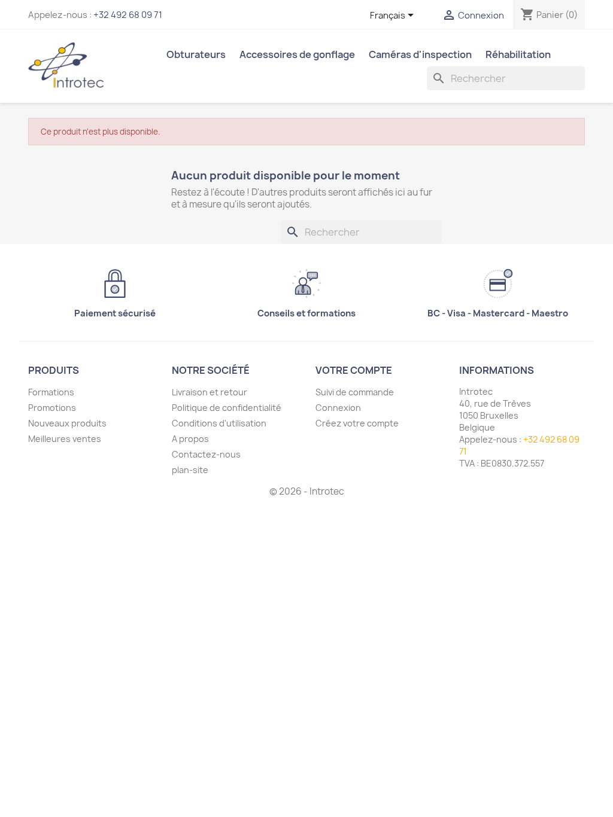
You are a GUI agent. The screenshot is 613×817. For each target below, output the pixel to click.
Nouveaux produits (67, 423)
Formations (51, 392)
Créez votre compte (357, 423)
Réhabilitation (518, 54)
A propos (190, 438)
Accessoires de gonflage (297, 54)
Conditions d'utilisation (219, 423)
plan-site (190, 469)
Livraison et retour (209, 392)
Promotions (52, 407)
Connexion (338, 407)
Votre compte (353, 370)
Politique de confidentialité (226, 407)
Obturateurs (196, 54)
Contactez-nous (206, 454)
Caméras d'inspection (420, 54)
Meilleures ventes (64, 438)
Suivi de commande (354, 392)
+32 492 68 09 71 (127, 15)
